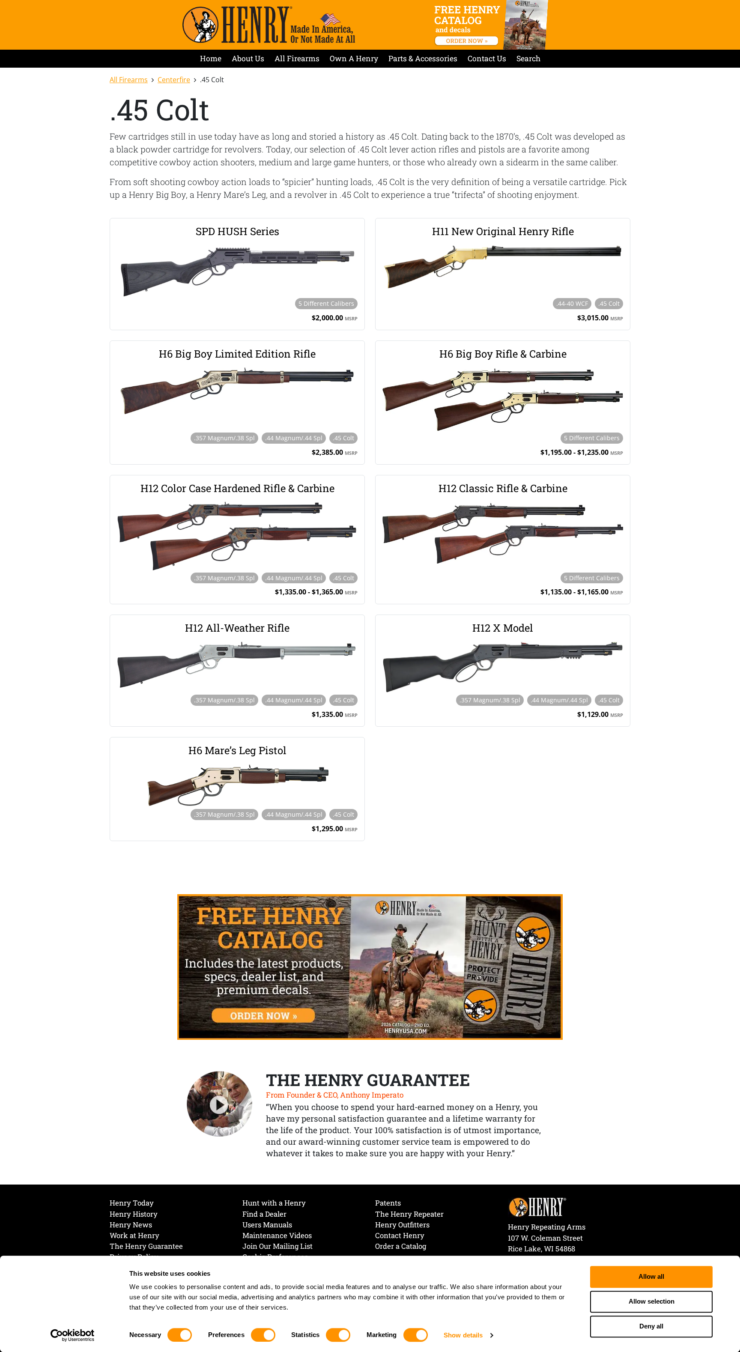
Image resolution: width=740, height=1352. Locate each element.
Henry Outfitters (402, 1225)
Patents (388, 1203)
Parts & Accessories (422, 58)
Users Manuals (267, 1225)
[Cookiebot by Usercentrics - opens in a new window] (72, 1335)
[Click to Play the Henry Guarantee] (219, 1104)
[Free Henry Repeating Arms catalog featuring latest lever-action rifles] (493, 25)
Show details (463, 1335)
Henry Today (132, 1203)
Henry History (134, 1214)
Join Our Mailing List (277, 1246)
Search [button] (528, 58)
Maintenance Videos (277, 1235)
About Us (248, 58)
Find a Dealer (264, 1214)
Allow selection (651, 1301)
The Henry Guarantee (146, 1246)
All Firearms (297, 58)
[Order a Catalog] (370, 966)
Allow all (651, 1276)
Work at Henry (134, 1235)
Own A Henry (354, 58)
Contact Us (487, 58)
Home (210, 58)
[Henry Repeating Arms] (268, 24)
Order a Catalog (400, 1246)
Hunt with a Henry (274, 1203)
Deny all (651, 1326)
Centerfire (174, 79)
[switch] (263, 1335)
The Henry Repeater (409, 1214)
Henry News (131, 1225)
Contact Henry (399, 1235)
